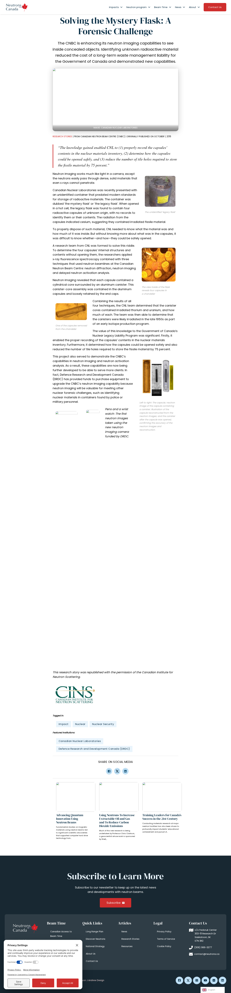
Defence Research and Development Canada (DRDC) (94, 749)
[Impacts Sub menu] (121, 7)
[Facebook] (109, 771)
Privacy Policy (164, 931)
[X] (117, 771)
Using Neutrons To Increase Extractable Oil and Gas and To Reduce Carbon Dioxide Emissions (117, 820)
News (178, 7)
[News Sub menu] (184, 7)
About (192, 7)
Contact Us (215, 7)
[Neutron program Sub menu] (149, 7)
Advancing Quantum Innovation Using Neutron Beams (69, 818)
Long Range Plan (94, 931)
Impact (64, 724)
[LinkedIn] (125, 771)
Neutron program (136, 7)
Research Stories (62, 136)
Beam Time (161, 7)
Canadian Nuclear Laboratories (80, 741)
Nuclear (80, 724)
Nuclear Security (103, 724)
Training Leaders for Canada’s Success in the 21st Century (161, 817)
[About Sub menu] (199, 7)
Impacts (114, 7)
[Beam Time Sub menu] (170, 7)
